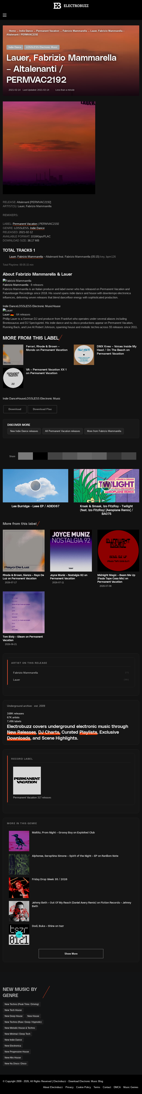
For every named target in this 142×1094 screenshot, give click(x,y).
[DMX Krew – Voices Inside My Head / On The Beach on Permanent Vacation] (84, 355)
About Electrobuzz (53, 1087)
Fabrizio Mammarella (75, 30)
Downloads (18, 738)
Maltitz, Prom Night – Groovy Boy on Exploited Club (63, 832)
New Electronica (13, 1045)
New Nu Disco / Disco (15, 1063)
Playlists (88, 732)
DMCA (117, 1087)
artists (13, 717)
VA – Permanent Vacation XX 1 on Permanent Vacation (46, 371)
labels (14, 721)
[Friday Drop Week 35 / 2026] (19, 888)
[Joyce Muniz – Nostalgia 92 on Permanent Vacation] (71, 551)
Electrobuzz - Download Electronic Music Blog (78, 1081)
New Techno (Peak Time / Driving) (22, 1004)
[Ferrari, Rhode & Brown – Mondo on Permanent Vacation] (13, 355)
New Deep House (14, 1016)
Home (12, 30)
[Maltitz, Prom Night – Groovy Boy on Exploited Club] (19, 841)
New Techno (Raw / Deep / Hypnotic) (23, 1022)
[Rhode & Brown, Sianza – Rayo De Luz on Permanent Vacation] (24, 551)
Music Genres (130, 1087)
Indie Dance (26, 30)
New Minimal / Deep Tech (17, 1034)
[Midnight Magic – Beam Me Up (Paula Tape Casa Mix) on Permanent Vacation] (118, 551)
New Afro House (13, 1057)
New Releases (21, 732)
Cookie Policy (83, 1087)
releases (15, 713)
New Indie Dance (13, 1040)
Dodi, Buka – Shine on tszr (48, 925)
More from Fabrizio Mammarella (104, 431)
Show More (71, 953)
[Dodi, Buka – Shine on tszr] (19, 934)
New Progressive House (17, 1051)
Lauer (12, 256)
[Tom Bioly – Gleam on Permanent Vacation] (24, 612)
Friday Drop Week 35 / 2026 (49, 879)
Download (15, 409)
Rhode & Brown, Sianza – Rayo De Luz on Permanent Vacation (23, 576)
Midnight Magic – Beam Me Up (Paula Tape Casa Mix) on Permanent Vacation (116, 578)
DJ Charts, (49, 732)
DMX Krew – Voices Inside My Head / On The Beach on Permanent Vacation (116, 350)
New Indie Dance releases (24, 431)
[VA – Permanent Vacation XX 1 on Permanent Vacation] (13, 378)
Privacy (69, 1087)
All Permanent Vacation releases (62, 431)
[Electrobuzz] (71, 6)
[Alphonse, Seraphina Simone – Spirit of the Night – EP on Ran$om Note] (19, 864)
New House (33, 1016)
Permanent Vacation (47, 30)
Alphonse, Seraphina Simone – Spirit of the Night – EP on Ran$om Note (75, 855)
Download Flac (42, 409)
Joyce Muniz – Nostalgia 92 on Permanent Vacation (68, 576)
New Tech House (13, 1010)
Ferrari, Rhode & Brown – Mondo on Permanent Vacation (46, 348)
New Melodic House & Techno (20, 1028)
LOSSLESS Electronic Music (42, 47)
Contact (107, 1087)
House (56, 306)
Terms (97, 1087)
